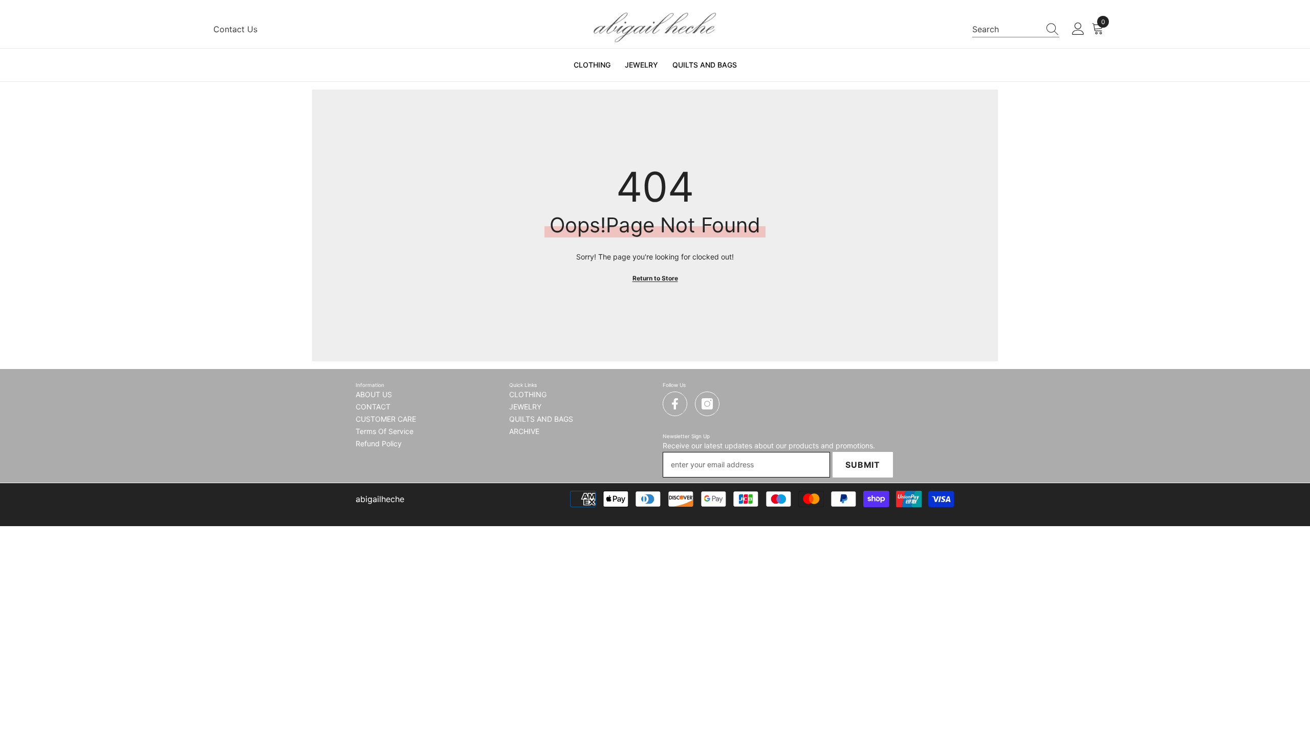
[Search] (1015, 29)
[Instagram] (707, 404)
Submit (862, 465)
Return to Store (655, 278)
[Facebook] (675, 404)
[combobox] (1006, 29)
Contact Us (235, 29)
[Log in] (1078, 29)
